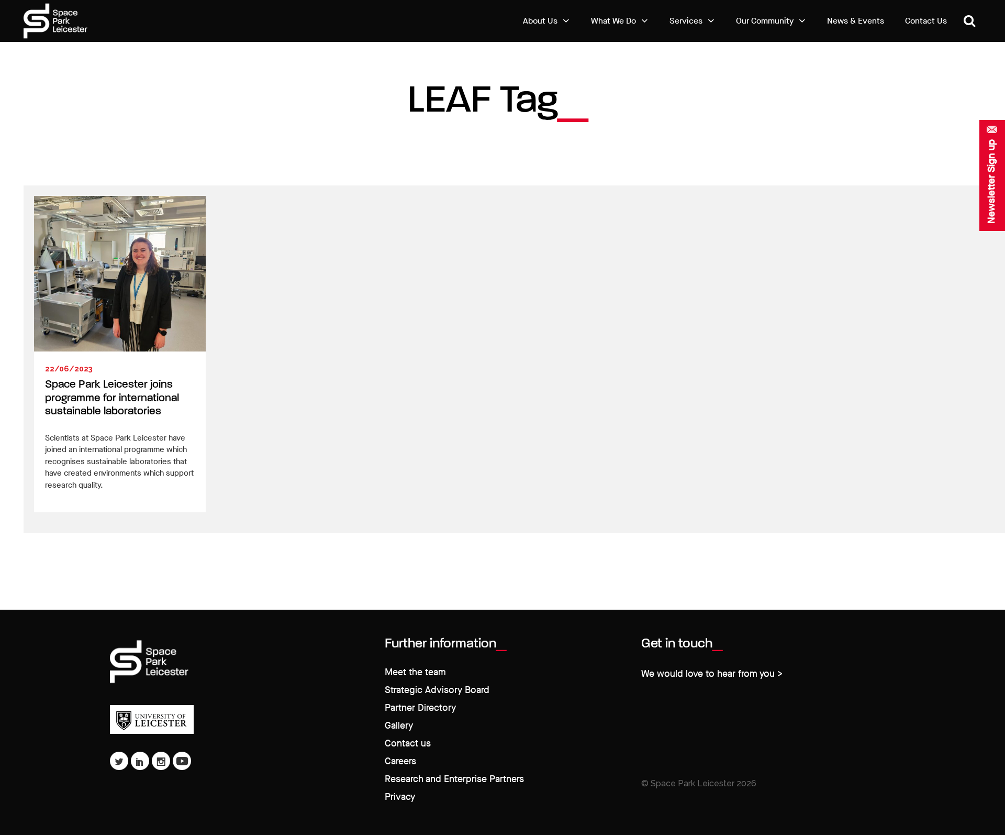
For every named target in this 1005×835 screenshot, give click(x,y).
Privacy (400, 797)
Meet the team (415, 672)
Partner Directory (420, 708)
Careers (400, 761)
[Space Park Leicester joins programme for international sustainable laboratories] (120, 273)
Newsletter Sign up (991, 181)
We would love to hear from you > (712, 674)
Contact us (408, 744)
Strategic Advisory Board (437, 690)
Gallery (399, 726)
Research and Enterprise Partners (454, 779)
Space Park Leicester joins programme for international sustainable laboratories (112, 398)
